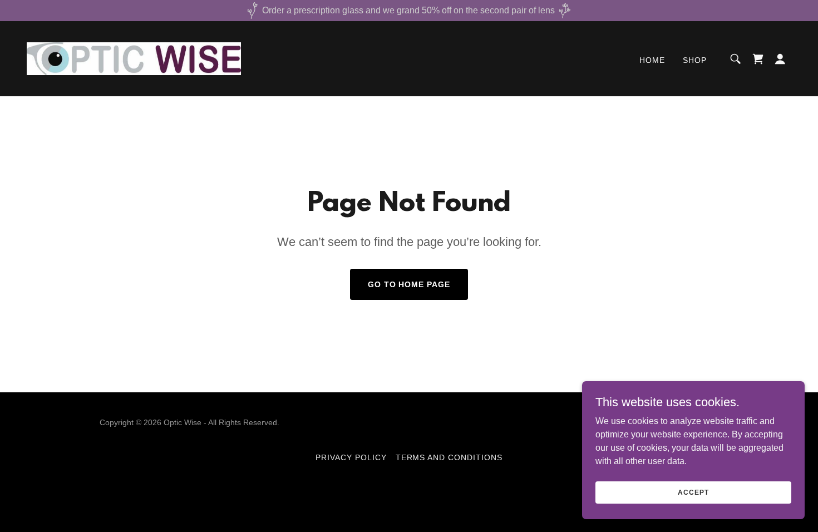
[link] (134, 58)
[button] (780, 59)
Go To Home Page (409, 284)
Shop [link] (695, 60)
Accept (693, 492)
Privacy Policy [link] (351, 457)
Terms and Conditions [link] (449, 457)
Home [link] (652, 60)
